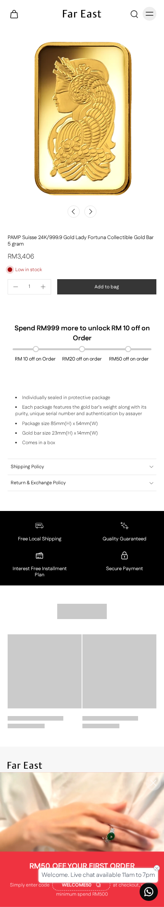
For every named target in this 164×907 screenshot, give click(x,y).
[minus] (15, 287)
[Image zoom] (82, 119)
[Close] (153, 783)
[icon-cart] (16, 13)
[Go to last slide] (74, 211)
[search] (134, 13)
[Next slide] (90, 211)
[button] (106, 287)
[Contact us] (149, 892)
